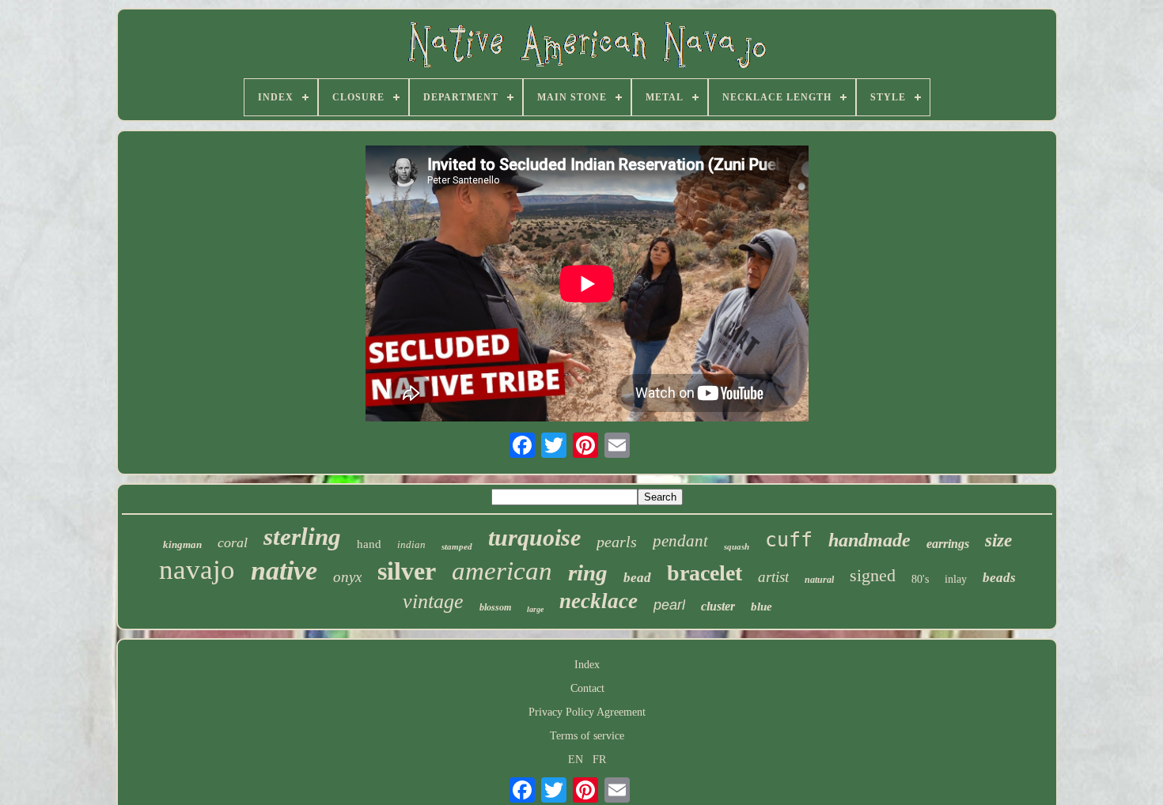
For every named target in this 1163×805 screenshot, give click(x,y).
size (998, 540)
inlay (956, 579)
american (502, 571)
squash (736, 546)
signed (873, 575)
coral (233, 542)
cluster (718, 606)
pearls (617, 541)
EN (575, 759)
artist (773, 577)
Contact (587, 688)
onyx (347, 577)
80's (920, 579)
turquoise (534, 537)
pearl (669, 605)
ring (588, 572)
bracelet (704, 573)
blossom (495, 607)
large (535, 609)
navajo (197, 569)
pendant (680, 540)
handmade (869, 540)
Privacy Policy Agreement (587, 712)
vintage (433, 601)
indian (411, 544)
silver (406, 571)
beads (999, 577)
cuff (789, 539)
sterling (302, 536)
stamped (456, 546)
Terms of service (587, 736)
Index (587, 665)
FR (599, 759)
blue (761, 606)
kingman (182, 544)
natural (819, 579)
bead (637, 577)
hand (369, 544)
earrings (947, 543)
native (284, 570)
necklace (598, 601)
